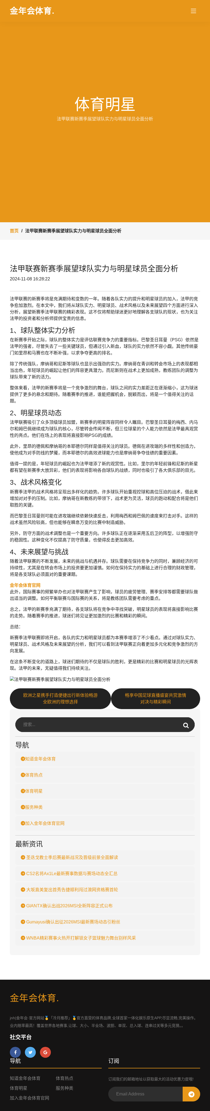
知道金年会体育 (40, 759)
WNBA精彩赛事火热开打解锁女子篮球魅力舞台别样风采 (80, 938)
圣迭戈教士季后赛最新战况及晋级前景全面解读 (71, 857)
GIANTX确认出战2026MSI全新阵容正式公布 (69, 905)
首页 (14, 231)
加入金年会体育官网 (45, 823)
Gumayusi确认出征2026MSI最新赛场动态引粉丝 (72, 922)
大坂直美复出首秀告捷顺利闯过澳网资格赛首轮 (71, 889)
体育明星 (34, 791)
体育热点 (34, 775)
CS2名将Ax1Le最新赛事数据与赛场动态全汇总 (71, 873)
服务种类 (34, 807)
